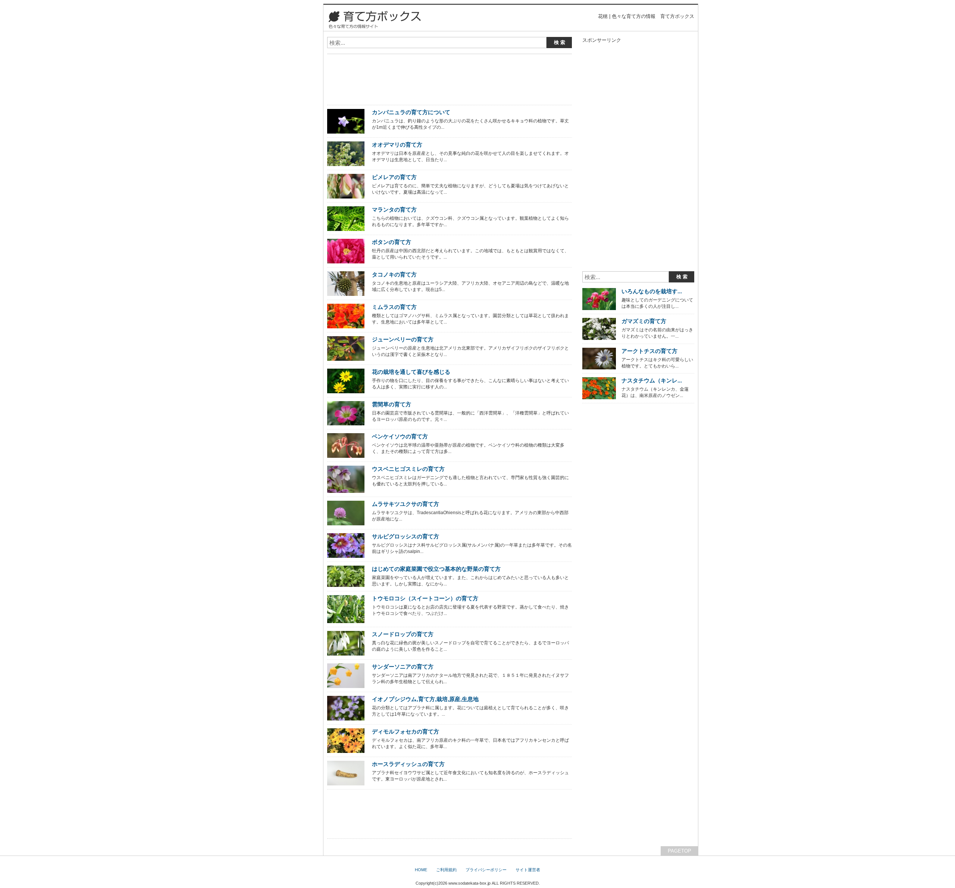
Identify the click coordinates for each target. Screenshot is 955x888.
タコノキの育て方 (394, 274)
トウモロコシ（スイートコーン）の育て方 (425, 598)
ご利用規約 (446, 869)
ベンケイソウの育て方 (400, 436)
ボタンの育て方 (391, 242)
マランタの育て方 (394, 209)
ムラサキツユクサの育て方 (405, 504)
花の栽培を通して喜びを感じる (411, 372)
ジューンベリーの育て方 (402, 339)
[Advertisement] (414, 62)
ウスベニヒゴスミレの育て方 (408, 469)
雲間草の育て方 (391, 404)
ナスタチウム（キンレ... (651, 380)
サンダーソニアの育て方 (402, 666)
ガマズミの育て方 (643, 321)
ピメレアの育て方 (394, 177)
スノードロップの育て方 (402, 634)
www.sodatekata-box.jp (469, 883)
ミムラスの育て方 (394, 307)
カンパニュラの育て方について (411, 112)
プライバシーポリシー (486, 869)
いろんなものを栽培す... (651, 291)
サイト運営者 (528, 869)
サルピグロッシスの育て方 (405, 536)
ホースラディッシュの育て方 (408, 764)
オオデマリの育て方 (397, 144)
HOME (421, 869)
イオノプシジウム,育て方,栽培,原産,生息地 (425, 699)
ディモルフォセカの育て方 (405, 731)
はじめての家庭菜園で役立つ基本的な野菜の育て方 (436, 569)
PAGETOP (679, 851)
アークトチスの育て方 (649, 351)
